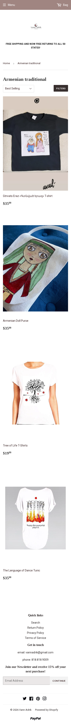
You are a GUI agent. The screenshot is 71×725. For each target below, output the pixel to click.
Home (6, 63)
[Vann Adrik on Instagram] (45, 699)
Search (35, 622)
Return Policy (35, 627)
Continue (58, 680)
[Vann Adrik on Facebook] (31, 699)
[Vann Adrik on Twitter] (25, 699)
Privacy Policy (35, 632)
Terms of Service (35, 637)
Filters (60, 88)
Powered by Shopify (46, 709)
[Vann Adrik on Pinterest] (38, 699)
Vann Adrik (25, 709)
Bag (65, 4)
